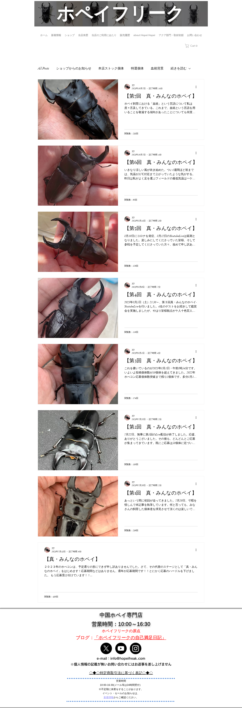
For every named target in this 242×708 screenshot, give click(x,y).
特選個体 (137, 68)
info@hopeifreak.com (127, 658)
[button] (194, 46)
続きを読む (179, 68)
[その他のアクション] (197, 87)
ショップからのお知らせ (73, 68)
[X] (106, 648)
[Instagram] (135, 648)
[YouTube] (121, 648)
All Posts (43, 68)
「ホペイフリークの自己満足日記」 (130, 637)
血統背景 (157, 68)
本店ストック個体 (111, 68)
